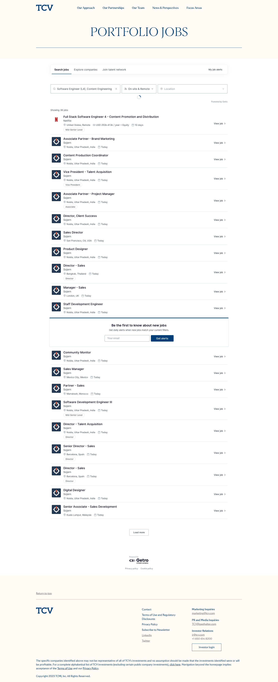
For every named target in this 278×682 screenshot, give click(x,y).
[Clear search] (116, 88)
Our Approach (86, 7)
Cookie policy (147, 568)
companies (85, 69)
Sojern (67, 142)
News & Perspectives (166, 7)
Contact (146, 609)
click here (175, 664)
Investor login (207, 647)
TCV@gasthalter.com (204, 624)
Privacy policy (131, 568)
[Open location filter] (223, 88)
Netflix (67, 120)
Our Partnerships (113, 7)
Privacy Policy (150, 624)
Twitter (146, 640)
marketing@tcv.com (203, 613)
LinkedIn (147, 635)
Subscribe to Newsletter (156, 630)
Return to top (44, 593)
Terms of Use (65, 668)
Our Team (138, 7)
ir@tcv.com (198, 635)
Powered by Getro (219, 101)
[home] (44, 8)
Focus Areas (194, 7)
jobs (61, 69)
